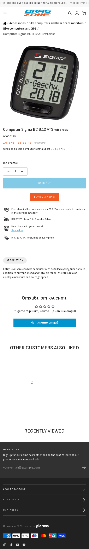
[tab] (15, 260)
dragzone (11, 526)
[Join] (84, 468)
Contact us (17, 230)
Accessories (17, 23)
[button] (69, 13)
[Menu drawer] (6, 13)
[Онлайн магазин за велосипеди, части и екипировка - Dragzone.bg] (4, 23)
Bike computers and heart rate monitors (56, 23)
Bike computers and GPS (20, 29)
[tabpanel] (44, 274)
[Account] (76, 13)
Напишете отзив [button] (45, 323)
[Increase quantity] (23, 171)
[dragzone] (37, 13)
